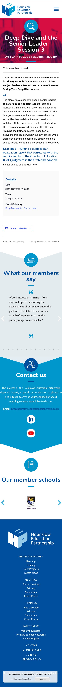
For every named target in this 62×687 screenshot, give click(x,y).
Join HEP (31, 654)
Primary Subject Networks (31, 634)
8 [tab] (35, 349)
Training (31, 565)
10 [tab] (44, 349)
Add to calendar (18, 228)
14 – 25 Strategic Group (15, 241)
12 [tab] (53, 349)
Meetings (31, 561)
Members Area (31, 650)
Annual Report (31, 638)
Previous (1, 316)
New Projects (31, 569)
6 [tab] (26, 349)
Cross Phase (31, 596)
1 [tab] (3, 349)
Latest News (31, 573)
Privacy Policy (31, 659)
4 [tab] (17, 349)
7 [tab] (31, 349)
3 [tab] (12, 349)
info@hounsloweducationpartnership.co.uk (35, 409)
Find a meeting (31, 584)
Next (58, 316)
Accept (42, 679)
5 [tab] (21, 349)
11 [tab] (49, 349)
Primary (31, 588)
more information (24, 679)
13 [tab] (58, 349)
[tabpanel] (31, 314)
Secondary (31, 592)
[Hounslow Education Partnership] (17, 15)
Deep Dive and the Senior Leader (21, 208)
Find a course (31, 607)
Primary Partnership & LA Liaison (43, 241)
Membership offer (31, 556)
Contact (31, 645)
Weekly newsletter (31, 631)
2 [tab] (8, 349)
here (34, 164)
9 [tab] (40, 349)
